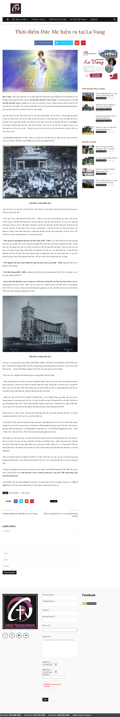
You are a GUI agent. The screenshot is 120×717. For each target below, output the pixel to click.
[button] (114, 20)
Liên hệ (94, 19)
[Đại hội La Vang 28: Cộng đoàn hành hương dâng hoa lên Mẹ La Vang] (88, 130)
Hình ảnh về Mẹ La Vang (104, 109)
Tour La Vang (38, 19)
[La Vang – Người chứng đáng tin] (88, 161)
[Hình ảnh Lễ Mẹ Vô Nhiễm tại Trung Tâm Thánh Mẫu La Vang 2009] (88, 107)
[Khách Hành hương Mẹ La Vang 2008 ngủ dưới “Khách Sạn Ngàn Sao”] (88, 96)
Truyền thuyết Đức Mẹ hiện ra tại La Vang (20, 513)
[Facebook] (5, 635)
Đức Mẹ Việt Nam (77, 19)
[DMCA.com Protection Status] (89, 604)
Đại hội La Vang (101, 98)
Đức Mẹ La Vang (19, 19)
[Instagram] (12, 635)
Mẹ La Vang (26, 493)
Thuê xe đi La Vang (58, 19)
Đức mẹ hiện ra (14, 493)
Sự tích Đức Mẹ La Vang (29, 24)
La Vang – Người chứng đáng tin (106, 158)
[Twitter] (19, 635)
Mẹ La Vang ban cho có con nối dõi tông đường (61, 514)
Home (5, 24)
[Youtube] (26, 635)
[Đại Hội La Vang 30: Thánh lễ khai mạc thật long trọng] (88, 172)
